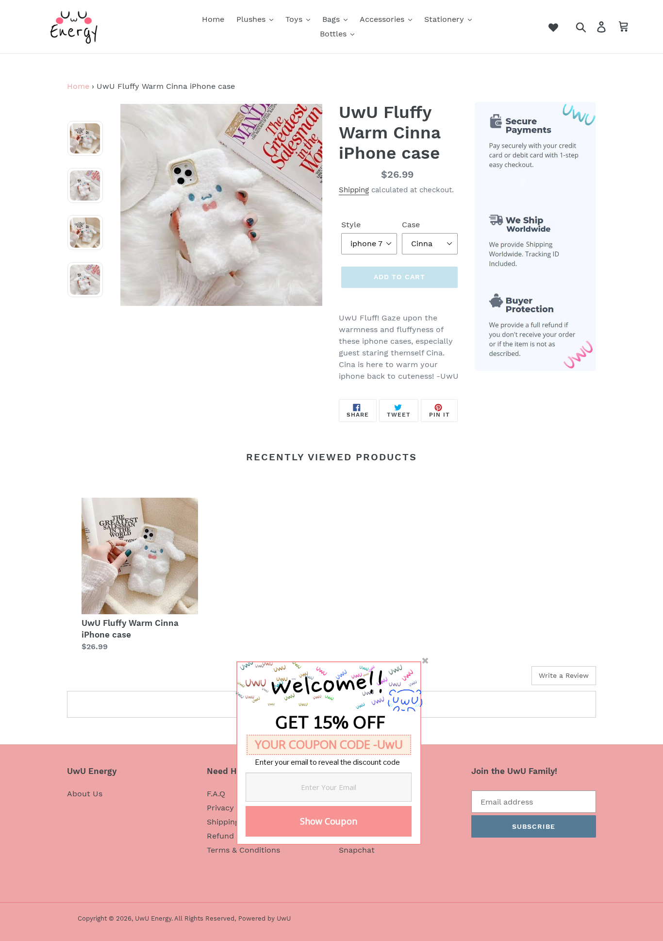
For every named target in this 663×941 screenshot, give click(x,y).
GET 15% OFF (330, 725)
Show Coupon (328, 821)
